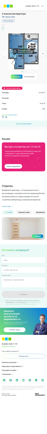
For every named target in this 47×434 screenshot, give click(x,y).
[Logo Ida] (40, 394)
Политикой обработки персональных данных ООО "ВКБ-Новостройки (23, 303)
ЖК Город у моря (8, 17)
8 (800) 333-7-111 (32, 6)
